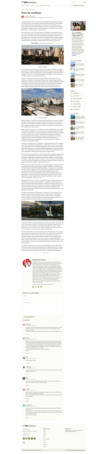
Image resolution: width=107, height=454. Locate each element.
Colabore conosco (26, 435)
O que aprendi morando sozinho (46, 43)
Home (23, 5)
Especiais (27, 5)
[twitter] (41, 287)
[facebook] (33, 287)
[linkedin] (35, 287)
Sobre (48, 5)
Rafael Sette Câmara (30, 16)
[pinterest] (32, 438)
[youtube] (26, 438)
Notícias (44, 446)
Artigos (32, 5)
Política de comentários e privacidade (30, 431)
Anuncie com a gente (27, 433)
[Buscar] (85, 2)
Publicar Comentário (28, 316)
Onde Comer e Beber (42, 279)
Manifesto (45, 444)
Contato (44, 442)
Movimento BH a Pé (36, 280)
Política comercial (26, 429)
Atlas (36, 5)
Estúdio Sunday (76, 450)
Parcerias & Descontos (78, 5)
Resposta (27, 334)
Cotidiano (32, 9)
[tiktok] (34, 438)
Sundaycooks (82, 450)
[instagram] (38, 287)
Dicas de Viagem (42, 5)
